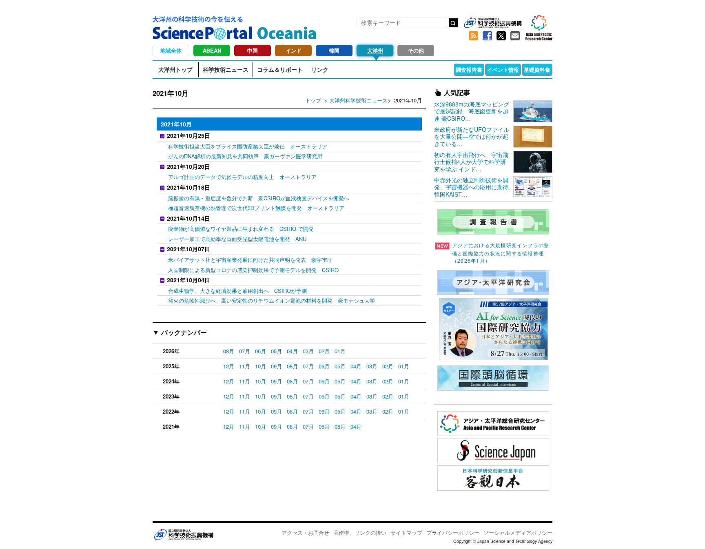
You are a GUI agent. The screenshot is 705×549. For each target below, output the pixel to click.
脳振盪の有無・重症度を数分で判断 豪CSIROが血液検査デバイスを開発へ (258, 198)
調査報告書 (469, 69)
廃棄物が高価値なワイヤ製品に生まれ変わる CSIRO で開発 (241, 228)
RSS (473, 36)
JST (184, 534)
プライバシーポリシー (452, 532)
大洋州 (375, 50)
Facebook (487, 36)
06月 (260, 351)
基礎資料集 (537, 69)
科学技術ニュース (225, 69)
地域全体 (171, 50)
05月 (276, 351)
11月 (244, 366)
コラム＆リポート (280, 69)
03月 (308, 351)
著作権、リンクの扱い (359, 532)
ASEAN (212, 50)
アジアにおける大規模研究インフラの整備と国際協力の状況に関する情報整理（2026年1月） (500, 252)
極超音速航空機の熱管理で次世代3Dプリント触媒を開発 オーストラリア (256, 208)
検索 (453, 22)
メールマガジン (515, 36)
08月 (228, 351)
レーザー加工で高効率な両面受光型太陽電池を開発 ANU (237, 239)
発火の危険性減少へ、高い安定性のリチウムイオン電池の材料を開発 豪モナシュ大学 (271, 300)
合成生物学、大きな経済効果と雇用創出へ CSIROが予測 (237, 290)
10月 (260, 366)
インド (294, 50)
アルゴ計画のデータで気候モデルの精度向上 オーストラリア (242, 177)
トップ (313, 100)
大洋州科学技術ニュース (358, 100)
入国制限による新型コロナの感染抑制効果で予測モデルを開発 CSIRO (253, 270)
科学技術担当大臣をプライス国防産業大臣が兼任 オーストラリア (247, 146)
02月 (324, 351)
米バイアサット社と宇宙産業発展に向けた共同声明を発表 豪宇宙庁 (250, 259)
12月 (228, 366)
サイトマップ (406, 532)
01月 (340, 351)
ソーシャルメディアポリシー (517, 532)
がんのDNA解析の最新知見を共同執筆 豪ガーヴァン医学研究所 (245, 156)
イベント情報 (503, 69)
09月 (276, 366)
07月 (244, 351)
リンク (319, 69)
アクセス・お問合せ (305, 532)
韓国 (334, 50)
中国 (252, 50)
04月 (292, 351)
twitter (501, 36)
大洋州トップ (175, 69)
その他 (416, 50)
